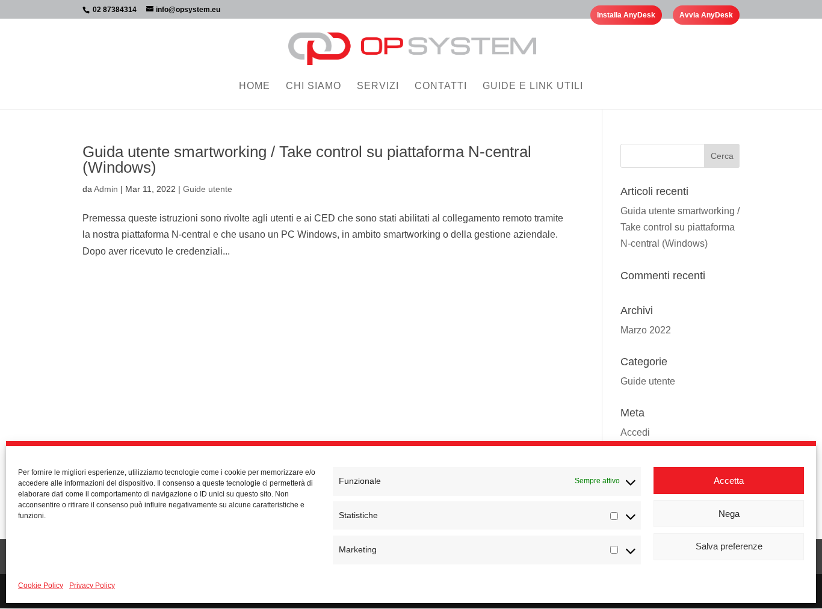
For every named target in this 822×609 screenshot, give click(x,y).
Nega (729, 514)
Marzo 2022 (645, 330)
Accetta (729, 480)
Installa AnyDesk (626, 15)
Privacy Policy (92, 585)
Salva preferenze (729, 547)
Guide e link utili (533, 86)
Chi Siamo (313, 86)
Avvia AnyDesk (706, 15)
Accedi (635, 432)
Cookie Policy (40, 585)
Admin (106, 189)
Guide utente (207, 189)
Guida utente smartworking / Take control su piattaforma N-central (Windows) (306, 159)
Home (254, 86)
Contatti (441, 86)
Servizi (378, 86)
